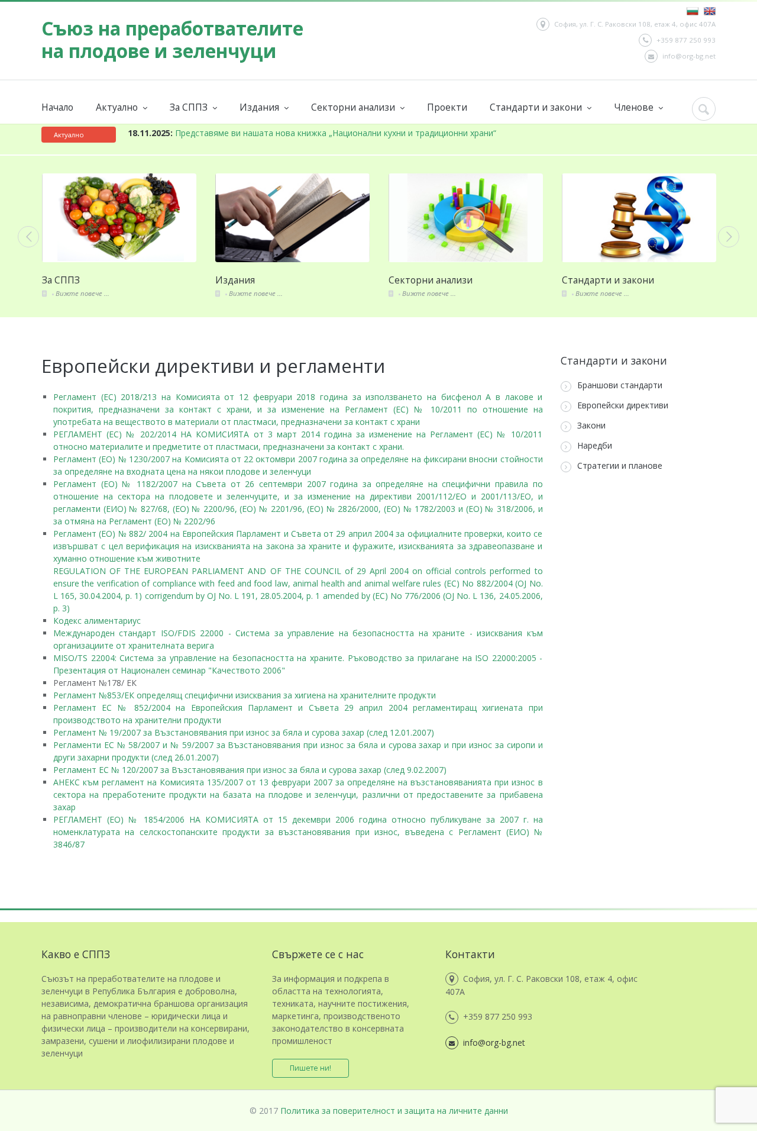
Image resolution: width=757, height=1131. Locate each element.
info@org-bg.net (689, 55)
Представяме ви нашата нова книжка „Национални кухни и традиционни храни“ (312, 132)
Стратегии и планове (619, 465)
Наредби (594, 445)
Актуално (118, 107)
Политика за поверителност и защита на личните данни (394, 1110)
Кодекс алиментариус (97, 620)
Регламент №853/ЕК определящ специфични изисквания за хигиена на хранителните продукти (244, 695)
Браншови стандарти (619, 385)
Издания (261, 107)
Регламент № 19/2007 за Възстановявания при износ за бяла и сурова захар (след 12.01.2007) (243, 732)
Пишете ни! (310, 1068)
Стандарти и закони (537, 107)
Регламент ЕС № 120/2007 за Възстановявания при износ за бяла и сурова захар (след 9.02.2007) (250, 769)
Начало (57, 107)
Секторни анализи (354, 107)
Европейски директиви (622, 405)
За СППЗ (190, 107)
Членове (635, 107)
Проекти (447, 107)
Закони (591, 425)
